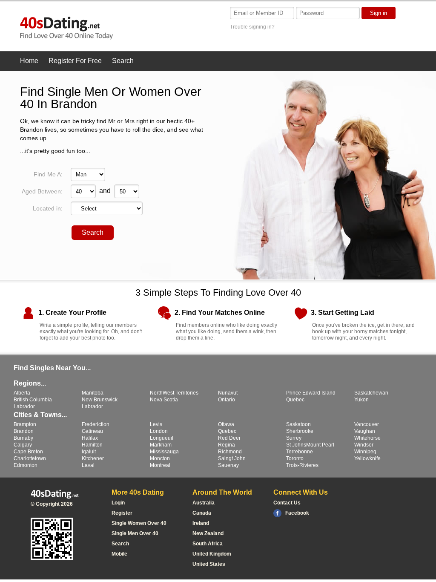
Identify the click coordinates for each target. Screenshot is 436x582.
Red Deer (229, 438)
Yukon (361, 400)
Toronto (295, 458)
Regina (226, 445)
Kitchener (93, 458)
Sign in (378, 13)
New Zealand (208, 533)
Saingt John (232, 458)
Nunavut (228, 393)
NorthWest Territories (174, 393)
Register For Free (75, 60)
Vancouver (366, 424)
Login (118, 503)
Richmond (230, 452)
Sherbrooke (299, 431)
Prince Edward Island (311, 393)
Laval (88, 465)
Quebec (295, 400)
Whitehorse (367, 438)
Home (29, 60)
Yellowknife (367, 458)
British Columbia (33, 400)
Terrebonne (299, 452)
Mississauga (164, 452)
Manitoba (92, 393)
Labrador (24, 406)
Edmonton (25, 465)
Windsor (363, 445)
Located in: (48, 208)
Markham (161, 445)
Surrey (293, 438)
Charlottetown (30, 458)
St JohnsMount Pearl (310, 445)
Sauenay (228, 465)
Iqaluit (89, 452)
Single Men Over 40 (135, 533)
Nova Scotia (164, 400)
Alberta (22, 393)
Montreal (160, 465)
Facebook (297, 513)
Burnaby (23, 438)
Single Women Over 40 (139, 523)
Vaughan (364, 431)
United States (208, 564)
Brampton (25, 424)
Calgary (23, 445)
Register (122, 513)
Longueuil (161, 438)
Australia (203, 503)
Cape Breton (28, 452)
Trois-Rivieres (302, 465)
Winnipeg (365, 452)
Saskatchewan (371, 393)
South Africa (207, 544)
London (159, 431)
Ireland (200, 523)
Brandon (24, 431)
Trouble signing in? (252, 27)
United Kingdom (211, 554)
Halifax (90, 438)
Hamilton (92, 445)
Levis (156, 424)
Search (123, 60)
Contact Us (287, 503)
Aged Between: (42, 191)
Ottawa (226, 424)
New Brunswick (100, 400)
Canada (201, 513)
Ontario (226, 400)
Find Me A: (48, 174)
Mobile (119, 554)
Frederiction (95, 424)
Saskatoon (298, 424)
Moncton (160, 458)
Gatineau (92, 431)
